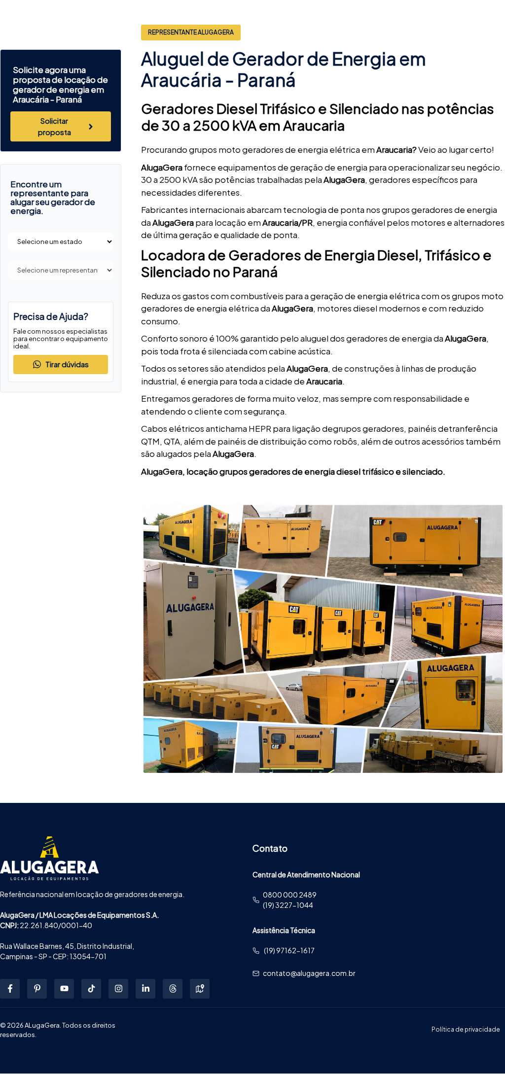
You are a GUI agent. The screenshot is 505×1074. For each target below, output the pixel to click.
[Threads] (172, 989)
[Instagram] (118, 989)
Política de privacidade (466, 1029)
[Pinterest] (37, 989)
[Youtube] (64, 989)
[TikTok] (91, 989)
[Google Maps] (200, 989)
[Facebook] (10, 989)
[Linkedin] (145, 989)
